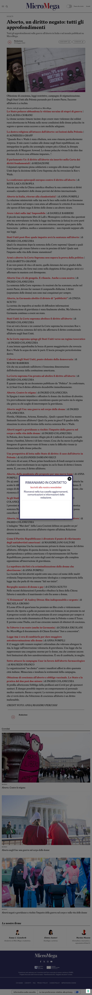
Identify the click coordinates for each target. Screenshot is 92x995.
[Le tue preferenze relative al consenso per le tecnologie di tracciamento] (88, 991)
